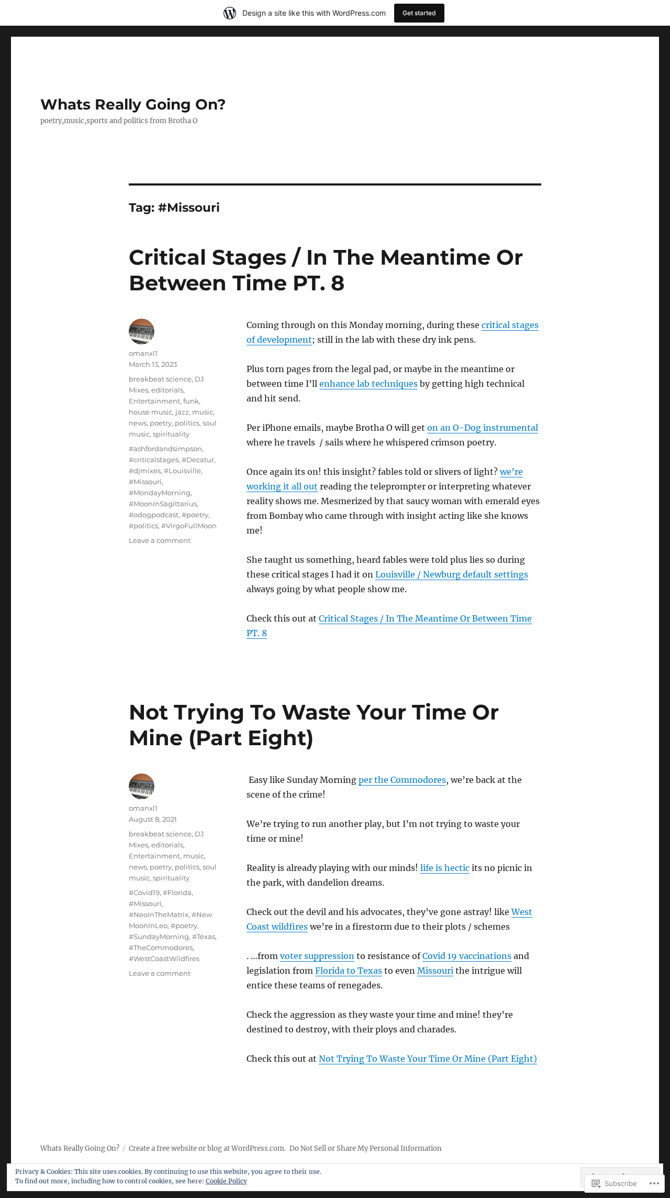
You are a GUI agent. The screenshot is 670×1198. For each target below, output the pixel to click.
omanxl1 (143, 353)
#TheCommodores (161, 947)
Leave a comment (160, 540)
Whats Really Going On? (133, 104)
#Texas (203, 936)
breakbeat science (160, 379)
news (138, 423)
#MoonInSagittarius (163, 503)
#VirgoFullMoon (189, 525)
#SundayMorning (159, 936)
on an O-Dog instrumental (482, 427)
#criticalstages (153, 459)
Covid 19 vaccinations (466, 956)
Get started (419, 13)
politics (187, 423)
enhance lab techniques (368, 383)
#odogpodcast (153, 514)
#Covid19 (144, 892)
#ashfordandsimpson (165, 448)
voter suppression (317, 956)
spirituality (171, 434)
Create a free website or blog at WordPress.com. (207, 1148)
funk (191, 401)
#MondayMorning (160, 492)
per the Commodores (402, 780)
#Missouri (145, 481)
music (202, 412)
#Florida (177, 892)
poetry (161, 423)
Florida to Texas (348, 970)
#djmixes (145, 470)
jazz (182, 412)
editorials (167, 390)
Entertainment (154, 401)
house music (150, 412)
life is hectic (445, 868)
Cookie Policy (226, 1181)
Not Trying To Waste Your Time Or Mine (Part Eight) (428, 1058)
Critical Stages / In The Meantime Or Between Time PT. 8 (326, 270)
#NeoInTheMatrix (158, 914)
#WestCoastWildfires (164, 958)
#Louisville (182, 470)
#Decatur (198, 459)
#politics (143, 525)
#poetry (195, 514)
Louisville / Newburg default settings (451, 574)
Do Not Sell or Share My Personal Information (365, 1148)
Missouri (435, 970)
